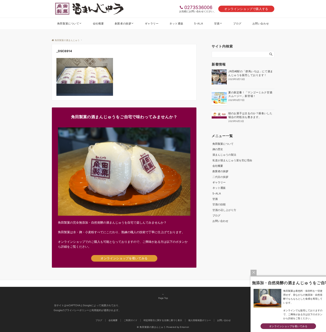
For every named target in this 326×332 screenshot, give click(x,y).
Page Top (163, 298)
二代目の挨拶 (220, 176)
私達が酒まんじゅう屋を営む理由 (232, 160)
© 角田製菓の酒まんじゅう (151, 327)
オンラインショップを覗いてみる (124, 258)
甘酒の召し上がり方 (224, 210)
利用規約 (96, 310)
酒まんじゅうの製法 (224, 154)
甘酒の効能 (219, 204)
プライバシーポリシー (77, 310)
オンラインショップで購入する (246, 9)
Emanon (184, 327)
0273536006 (198, 7)
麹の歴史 (217, 149)
